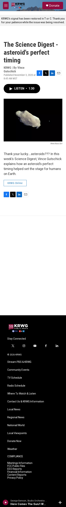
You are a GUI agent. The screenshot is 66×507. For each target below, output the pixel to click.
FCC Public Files (16, 466)
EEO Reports (14, 469)
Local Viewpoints (17, 433)
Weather (12, 449)
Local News (13, 409)
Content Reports (16, 474)
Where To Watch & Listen (21, 393)
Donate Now (14, 441)
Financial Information (19, 472)
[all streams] (61, 502)
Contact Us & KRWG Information (25, 401)
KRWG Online (15, 183)
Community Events (18, 370)
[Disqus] (33, 266)
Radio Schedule (16, 385)
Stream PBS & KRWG (19, 362)
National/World (16, 425)
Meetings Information (19, 463)
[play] (5, 502)
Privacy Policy (15, 477)
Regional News (15, 417)
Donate (54, 5)
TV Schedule (14, 377)
